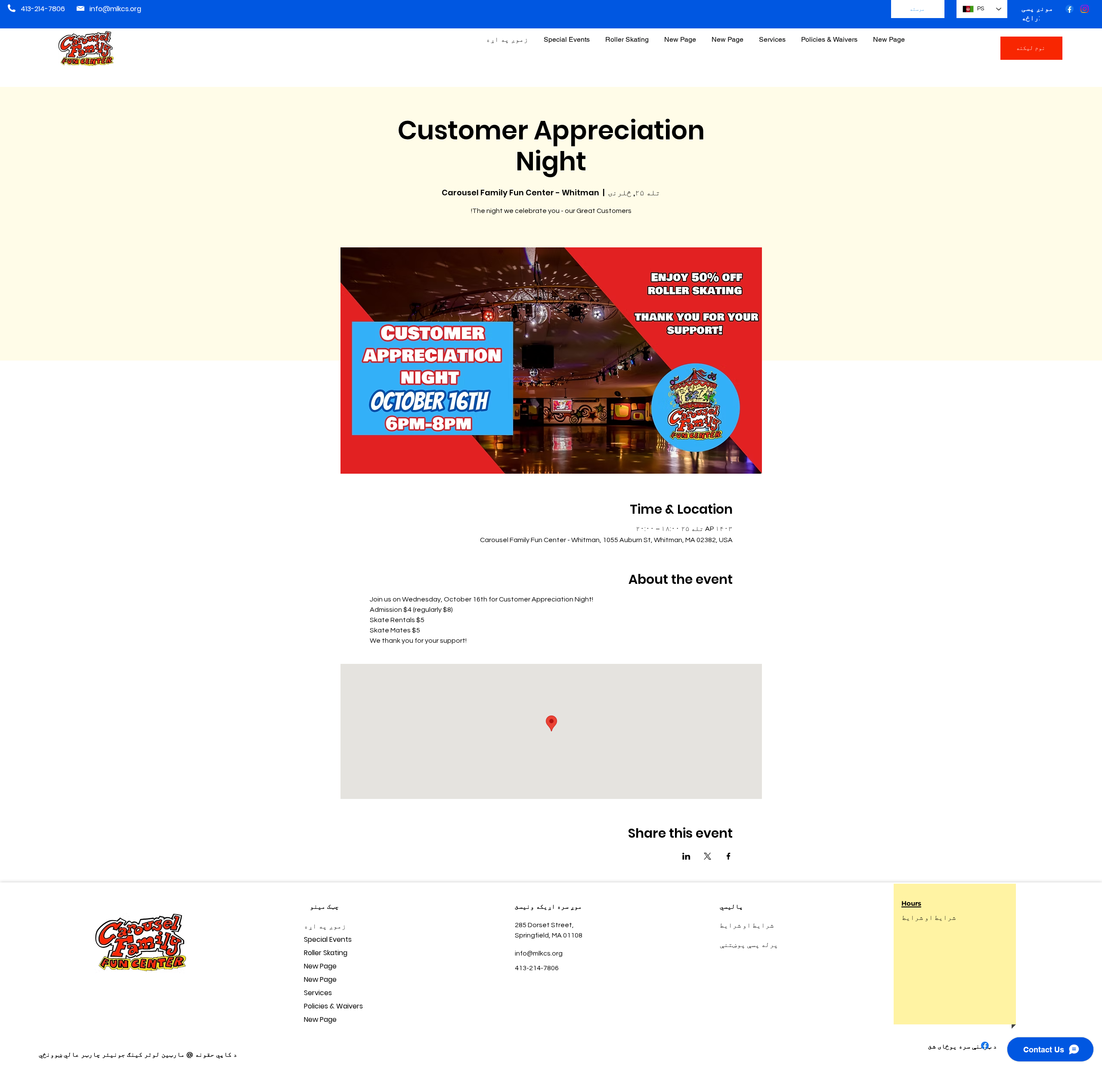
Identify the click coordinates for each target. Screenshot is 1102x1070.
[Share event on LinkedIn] (686, 856)
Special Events (328, 939)
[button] (829, 35)
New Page (320, 966)
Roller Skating (325, 953)
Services (318, 993)
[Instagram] (1084, 8)
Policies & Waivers (333, 1006)
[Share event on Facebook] (728, 856)
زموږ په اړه (325, 926)
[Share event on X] (707, 856)
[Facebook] (1069, 8)
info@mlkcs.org (115, 9)
